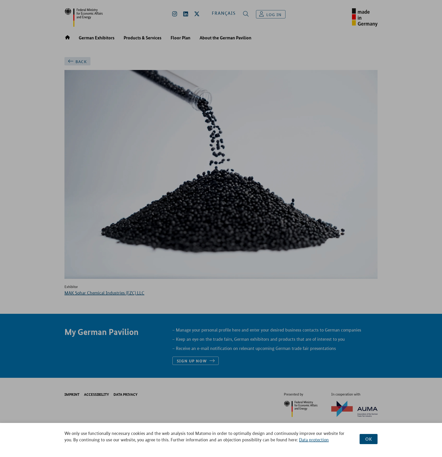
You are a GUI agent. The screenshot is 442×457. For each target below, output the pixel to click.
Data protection (314, 439)
